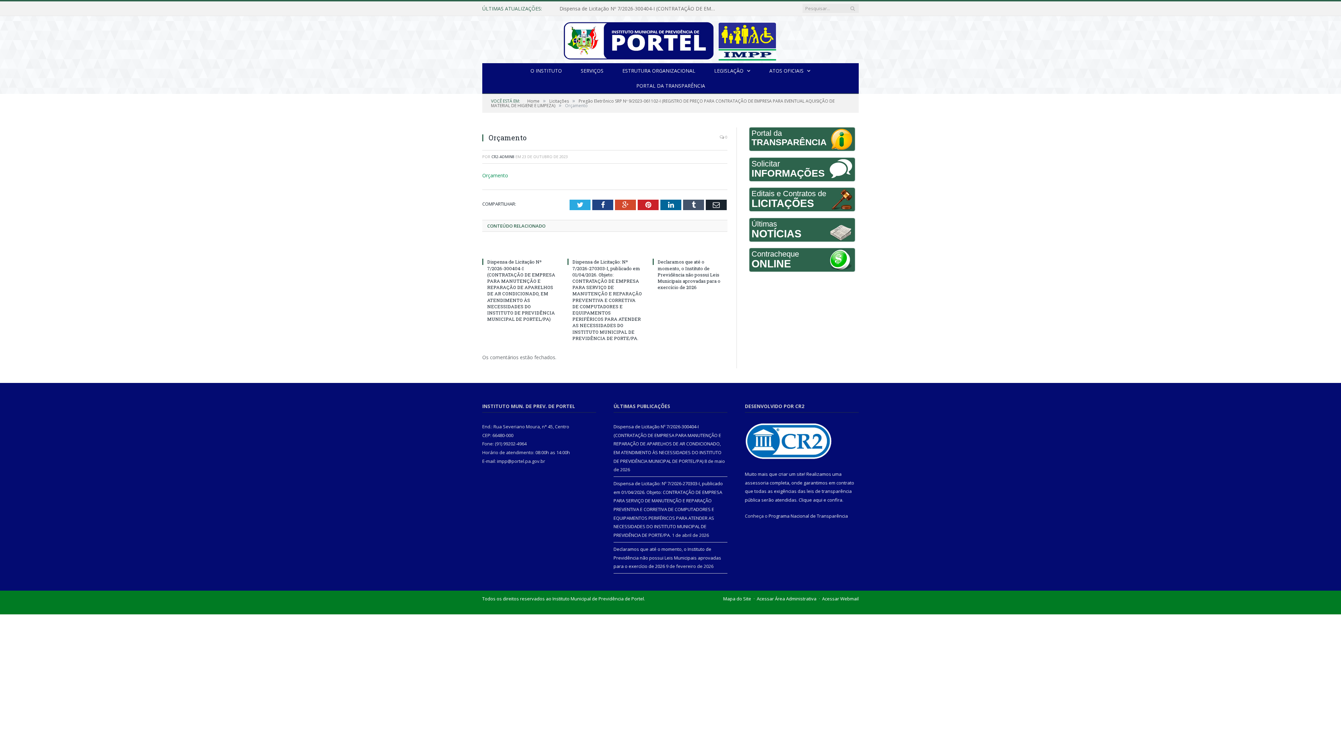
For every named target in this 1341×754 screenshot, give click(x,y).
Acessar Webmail (840, 598)
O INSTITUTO (546, 70)
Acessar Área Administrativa (786, 598)
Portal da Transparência (670, 85)
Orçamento (494, 175)
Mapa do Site (737, 598)
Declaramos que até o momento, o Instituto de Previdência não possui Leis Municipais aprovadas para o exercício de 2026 (689, 274)
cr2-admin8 (502, 156)
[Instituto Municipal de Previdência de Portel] (671, 40)
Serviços (592, 70)
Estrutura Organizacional (658, 70)
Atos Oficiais (786, 70)
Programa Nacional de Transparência (808, 515)
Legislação (728, 70)
